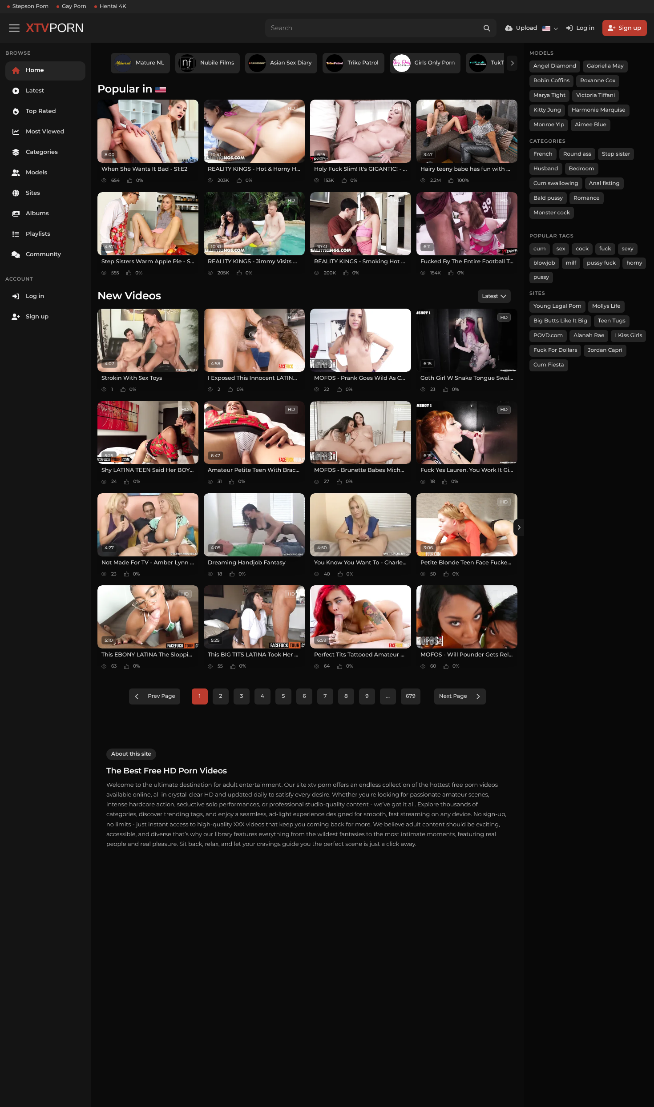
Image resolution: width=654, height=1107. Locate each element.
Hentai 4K (113, 6)
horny (634, 263)
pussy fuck (601, 263)
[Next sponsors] (512, 63)
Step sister (616, 154)
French (543, 154)
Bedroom (581, 168)
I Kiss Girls (628, 335)
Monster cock (551, 212)
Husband (545, 168)
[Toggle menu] (14, 28)
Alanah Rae (588, 335)
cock (582, 249)
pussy (541, 277)
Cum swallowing (555, 183)
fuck (605, 249)
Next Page (453, 696)
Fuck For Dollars (555, 350)
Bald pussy (548, 198)
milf (571, 263)
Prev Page (161, 696)
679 (411, 696)
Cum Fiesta (548, 365)
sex (561, 249)
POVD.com (548, 335)
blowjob (544, 263)
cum (539, 249)
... (388, 696)
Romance (586, 198)
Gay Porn (74, 6)
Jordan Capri (605, 350)
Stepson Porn (30, 6)
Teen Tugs (612, 321)
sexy (628, 249)
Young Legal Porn (557, 306)
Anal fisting (604, 183)
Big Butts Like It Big (560, 321)
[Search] (487, 28)
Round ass (577, 154)
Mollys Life (606, 306)
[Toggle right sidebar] (518, 527)
